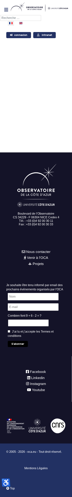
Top (12, 488)
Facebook (38, 372)
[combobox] (20, 18)
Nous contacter (38, 252)
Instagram (38, 384)
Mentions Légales (36, 468)
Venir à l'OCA (37, 258)
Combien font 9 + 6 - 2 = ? (24, 315)
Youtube (38, 390)
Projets (38, 264)
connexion (20, 35)
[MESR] (16, 425)
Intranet (47, 35)
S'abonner (17, 344)
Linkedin (38, 378)
